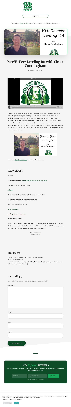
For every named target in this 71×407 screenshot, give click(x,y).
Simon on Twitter (13, 209)
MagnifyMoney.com (21, 160)
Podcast (39, 232)
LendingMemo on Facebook (17, 214)
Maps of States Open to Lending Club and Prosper (24, 257)
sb (39, 234)
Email (10, 322)
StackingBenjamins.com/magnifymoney (34, 180)
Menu (36, 16)
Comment (11, 285)
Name (10, 312)
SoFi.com (10, 190)
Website (10, 332)
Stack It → (53, 375)
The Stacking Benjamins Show (33, 7)
